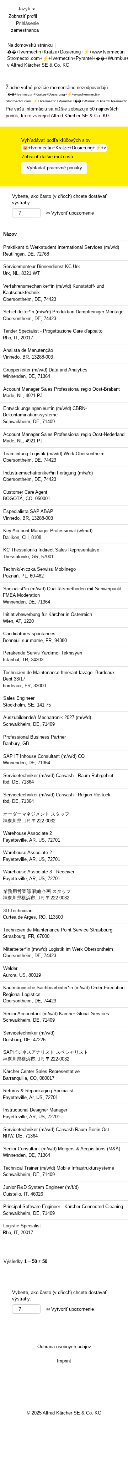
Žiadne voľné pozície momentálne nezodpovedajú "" (64, 94)
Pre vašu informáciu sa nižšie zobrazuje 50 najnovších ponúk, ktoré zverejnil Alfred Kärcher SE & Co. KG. (62, 112)
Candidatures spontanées (29, 633)
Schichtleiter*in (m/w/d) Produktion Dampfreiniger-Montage (63, 311)
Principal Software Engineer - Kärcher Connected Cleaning (63, 1206)
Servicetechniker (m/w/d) (28, 1033)
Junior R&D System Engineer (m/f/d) (41, 1187)
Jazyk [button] (25, 8)
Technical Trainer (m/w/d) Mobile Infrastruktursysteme (58, 1168)
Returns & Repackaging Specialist (38, 1090)
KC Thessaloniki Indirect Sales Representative (51, 550)
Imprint (64, 1361)
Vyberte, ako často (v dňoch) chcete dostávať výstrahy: (59, 200)
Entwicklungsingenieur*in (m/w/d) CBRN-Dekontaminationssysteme (45, 412)
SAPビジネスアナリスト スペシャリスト (45, 1052)
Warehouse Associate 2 (27, 833)
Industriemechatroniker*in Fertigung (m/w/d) (48, 473)
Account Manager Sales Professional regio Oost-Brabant (61, 389)
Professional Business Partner (34, 737)
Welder (10, 968)
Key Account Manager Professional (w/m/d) (47, 530)
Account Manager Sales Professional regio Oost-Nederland (63, 434)
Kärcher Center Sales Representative (41, 1071)
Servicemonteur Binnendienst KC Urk (41, 266)
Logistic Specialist (22, 1225)
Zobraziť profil (23, 16)
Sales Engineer (18, 698)
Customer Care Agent (25, 492)
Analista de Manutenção (28, 350)
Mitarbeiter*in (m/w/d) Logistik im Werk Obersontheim (58, 949)
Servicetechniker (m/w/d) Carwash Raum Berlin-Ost (56, 1129)
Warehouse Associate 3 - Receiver (38, 871)
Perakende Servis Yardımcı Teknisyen (42, 653)
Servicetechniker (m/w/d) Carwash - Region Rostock (57, 794)
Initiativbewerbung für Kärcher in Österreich (47, 614)
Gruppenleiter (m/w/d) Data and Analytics (45, 370)
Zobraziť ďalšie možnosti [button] (47, 156)
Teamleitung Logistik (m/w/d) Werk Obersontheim (54, 453)
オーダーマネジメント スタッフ (36, 814)
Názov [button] (10, 234)
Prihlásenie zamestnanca (25, 27)
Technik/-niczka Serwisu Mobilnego (39, 569)
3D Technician (17, 910)
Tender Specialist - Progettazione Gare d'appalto (52, 331)
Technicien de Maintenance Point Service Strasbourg (57, 930)
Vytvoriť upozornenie (72, 213)
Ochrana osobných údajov (64, 1346)
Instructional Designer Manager (35, 1110)
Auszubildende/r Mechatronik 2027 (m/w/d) (47, 717)
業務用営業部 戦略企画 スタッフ (37, 891)
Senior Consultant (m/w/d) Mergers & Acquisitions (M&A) (61, 1148)
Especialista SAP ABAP (28, 511)
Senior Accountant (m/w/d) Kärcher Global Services (56, 1013)
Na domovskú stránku (30, 45)
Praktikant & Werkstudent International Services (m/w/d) (61, 247)
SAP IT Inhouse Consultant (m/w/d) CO (44, 756)
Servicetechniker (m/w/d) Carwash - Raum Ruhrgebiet (58, 775)
